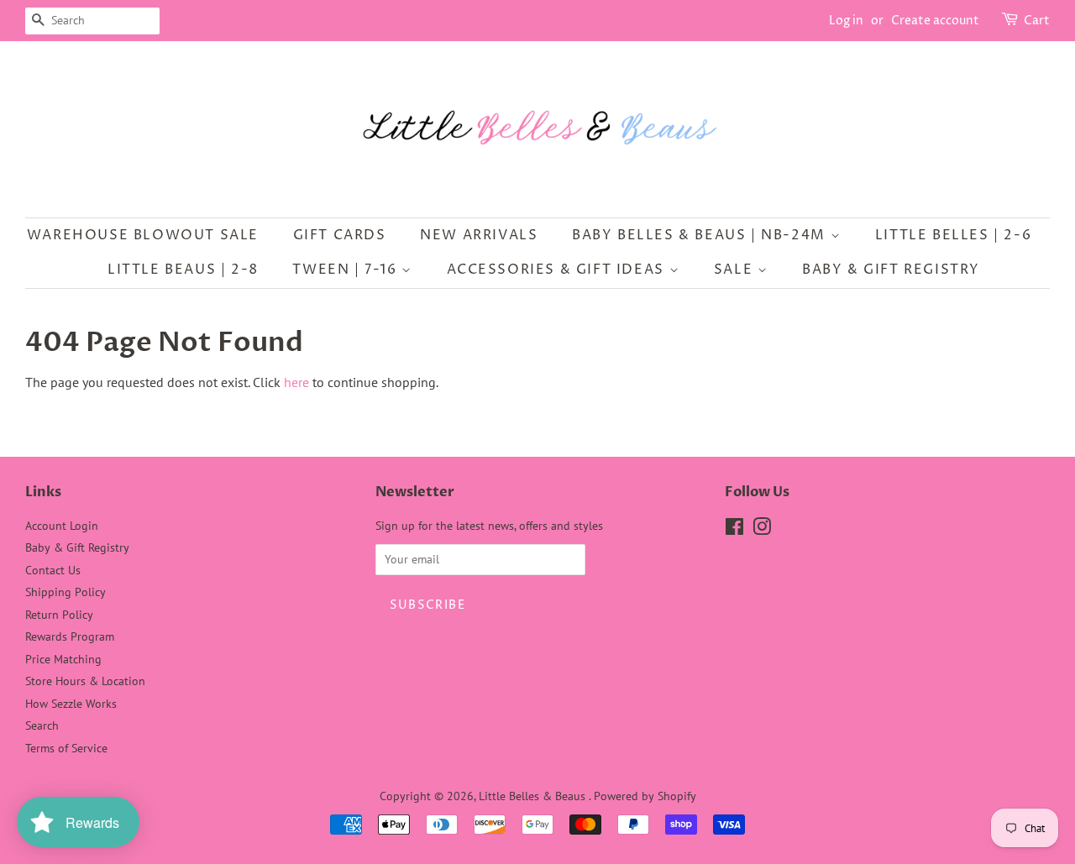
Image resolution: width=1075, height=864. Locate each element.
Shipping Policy (65, 592)
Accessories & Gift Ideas (558, 269)
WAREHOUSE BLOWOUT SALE (143, 235)
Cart (1037, 21)
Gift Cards (339, 235)
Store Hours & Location (85, 681)
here (296, 382)
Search (42, 725)
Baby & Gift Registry (891, 269)
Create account (935, 21)
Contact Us (53, 570)
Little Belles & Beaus (534, 796)
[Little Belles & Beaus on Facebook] (734, 529)
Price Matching (63, 659)
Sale (736, 269)
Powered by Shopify (645, 796)
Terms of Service (66, 748)
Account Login (61, 525)
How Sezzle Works (71, 703)
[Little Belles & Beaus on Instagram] (761, 529)
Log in (846, 21)
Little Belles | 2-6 (953, 235)
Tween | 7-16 (346, 269)
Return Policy (59, 614)
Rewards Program (69, 636)
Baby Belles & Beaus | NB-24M (701, 235)
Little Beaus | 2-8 (183, 269)
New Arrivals (479, 235)
